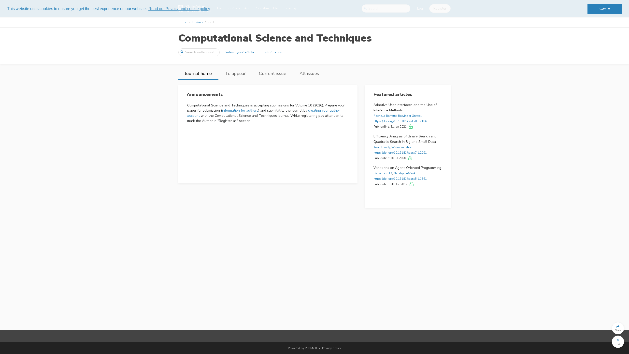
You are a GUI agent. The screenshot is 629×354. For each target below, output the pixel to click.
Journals (197, 22)
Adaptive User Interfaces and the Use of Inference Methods (405, 108)
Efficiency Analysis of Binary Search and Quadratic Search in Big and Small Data (405, 139)
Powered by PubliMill (302, 348)
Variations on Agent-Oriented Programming (407, 167)
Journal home (198, 73)
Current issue (272, 73)
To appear (235, 73)
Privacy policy (331, 348)
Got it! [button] (605, 9)
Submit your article (239, 52)
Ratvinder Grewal (410, 116)
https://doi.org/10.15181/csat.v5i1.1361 (400, 179)
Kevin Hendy (381, 147)
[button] (618, 328)
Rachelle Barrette (385, 116)
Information (273, 52)
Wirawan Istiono (403, 147)
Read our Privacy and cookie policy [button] (179, 9)
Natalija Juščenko (405, 173)
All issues (309, 73)
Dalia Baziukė (382, 173)
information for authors (240, 110)
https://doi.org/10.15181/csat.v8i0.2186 (400, 121)
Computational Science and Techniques (275, 38)
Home (182, 22)
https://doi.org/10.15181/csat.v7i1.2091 (400, 153)
